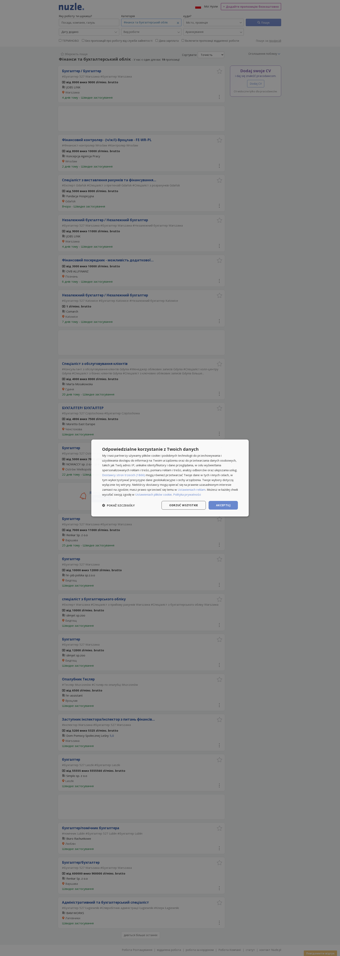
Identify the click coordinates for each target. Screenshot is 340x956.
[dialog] (170, 478)
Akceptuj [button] (223, 505)
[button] (118, 505)
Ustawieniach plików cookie (153, 494)
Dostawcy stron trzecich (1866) (123, 475)
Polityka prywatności (187, 494)
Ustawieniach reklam (191, 489)
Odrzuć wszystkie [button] (183, 505)
